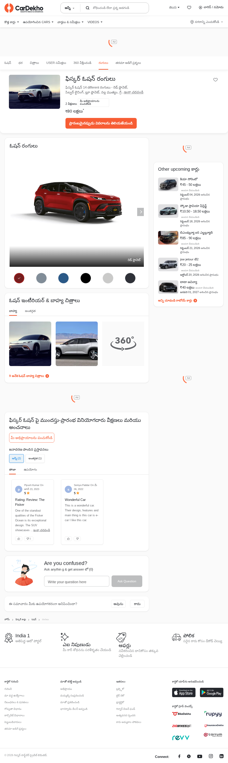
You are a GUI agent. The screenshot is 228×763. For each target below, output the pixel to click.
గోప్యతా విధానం (12, 708)
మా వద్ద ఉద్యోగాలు (14, 695)
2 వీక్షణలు (71, 103)
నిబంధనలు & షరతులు (16, 702)
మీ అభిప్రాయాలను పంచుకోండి (32, 438)
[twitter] (189, 757)
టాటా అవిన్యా (188, 282)
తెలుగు (173, 7)
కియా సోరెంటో (188, 179)
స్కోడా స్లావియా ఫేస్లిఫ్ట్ (193, 206)
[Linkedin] (222, 757)
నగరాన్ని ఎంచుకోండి (207, 22)
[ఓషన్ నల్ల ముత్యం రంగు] (85, 278)
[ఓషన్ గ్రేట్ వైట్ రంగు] (108, 278)
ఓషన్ (7, 63)
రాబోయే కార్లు (184, 300)
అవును (118, 604)
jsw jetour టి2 (189, 259)
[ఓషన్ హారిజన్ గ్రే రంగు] (130, 278)
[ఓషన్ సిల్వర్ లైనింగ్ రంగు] (41, 278)
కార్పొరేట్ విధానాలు (14, 715)
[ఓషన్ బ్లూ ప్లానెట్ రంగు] (63, 278)
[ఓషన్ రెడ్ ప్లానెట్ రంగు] (19, 278)
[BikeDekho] (181, 713)
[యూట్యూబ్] (199, 757)
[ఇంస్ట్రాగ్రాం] (211, 757)
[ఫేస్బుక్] (179, 757)
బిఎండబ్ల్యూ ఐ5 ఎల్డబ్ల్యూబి (196, 232)
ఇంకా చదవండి (133, 92)
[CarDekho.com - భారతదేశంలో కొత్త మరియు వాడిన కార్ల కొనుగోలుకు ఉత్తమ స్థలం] (23, 8)
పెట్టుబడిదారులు (12, 722)
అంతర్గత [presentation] (30, 311)
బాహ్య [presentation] (13, 311)
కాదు (137, 604)
